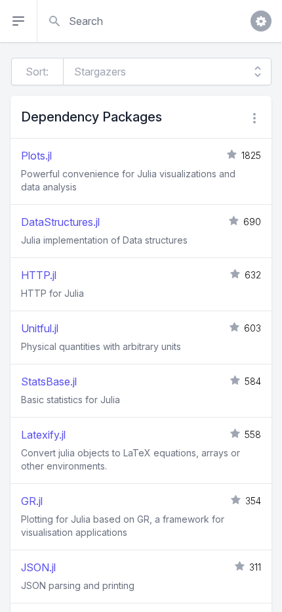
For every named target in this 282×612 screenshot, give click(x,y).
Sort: (37, 71)
